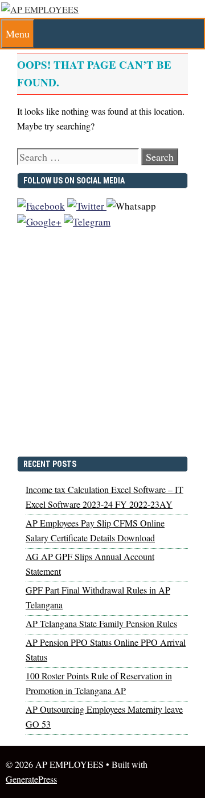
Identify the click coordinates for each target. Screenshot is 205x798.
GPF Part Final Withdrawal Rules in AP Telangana (98, 597)
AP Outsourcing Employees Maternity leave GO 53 (104, 716)
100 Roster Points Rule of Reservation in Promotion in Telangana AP (99, 683)
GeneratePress (31, 779)
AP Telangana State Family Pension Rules (101, 623)
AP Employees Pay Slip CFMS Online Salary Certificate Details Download (95, 530)
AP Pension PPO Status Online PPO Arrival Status (106, 649)
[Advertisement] (102, 347)
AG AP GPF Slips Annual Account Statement (90, 563)
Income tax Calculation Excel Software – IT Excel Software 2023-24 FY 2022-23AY (104, 496)
